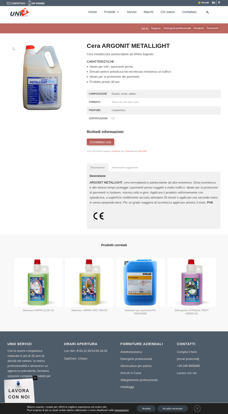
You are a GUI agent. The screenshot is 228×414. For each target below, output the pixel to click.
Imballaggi (127, 387)
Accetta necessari (173, 408)
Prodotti (109, 12)
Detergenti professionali (136, 359)
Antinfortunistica (131, 352)
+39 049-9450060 (188, 366)
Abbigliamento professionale (139, 380)
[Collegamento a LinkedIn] (213, 2)
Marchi (148, 12)
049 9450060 (38, 3)
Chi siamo (168, 12)
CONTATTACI (18, 3)
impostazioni (122, 410)
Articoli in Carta (130, 373)
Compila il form (187, 352)
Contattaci (189, 12)
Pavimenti (116, 151)
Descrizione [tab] (97, 167)
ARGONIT (142, 151)
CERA (127, 151)
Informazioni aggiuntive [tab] (125, 167)
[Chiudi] (35, 378)
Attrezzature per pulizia (135, 366)
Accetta (146, 408)
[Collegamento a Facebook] (219, 2)
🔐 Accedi (203, 2)
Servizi (131, 12)
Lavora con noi (186, 373)
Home (92, 12)
